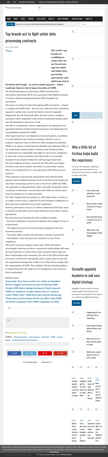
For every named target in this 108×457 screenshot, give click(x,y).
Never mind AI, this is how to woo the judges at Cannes (94, 341)
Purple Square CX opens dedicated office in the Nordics (94, 328)
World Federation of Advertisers (25, 340)
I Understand (54, 452)
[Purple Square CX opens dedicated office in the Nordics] (78, 330)
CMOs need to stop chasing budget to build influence (94, 233)
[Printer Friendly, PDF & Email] (15, 332)
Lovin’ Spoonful (63, 19)
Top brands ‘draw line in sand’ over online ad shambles (32, 281)
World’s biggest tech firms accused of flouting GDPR (31, 284)
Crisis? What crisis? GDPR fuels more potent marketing (33, 294)
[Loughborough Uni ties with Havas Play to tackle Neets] (78, 316)
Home (8, 2)
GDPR (53, 337)
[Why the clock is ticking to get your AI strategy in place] (78, 208)
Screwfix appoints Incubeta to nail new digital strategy (86, 275)
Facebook (45, 337)
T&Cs (14, 2)
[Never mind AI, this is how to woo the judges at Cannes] (78, 343)
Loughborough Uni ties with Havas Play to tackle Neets (94, 315)
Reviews (31, 19)
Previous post (31, 362)
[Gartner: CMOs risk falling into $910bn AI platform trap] (99, 411)
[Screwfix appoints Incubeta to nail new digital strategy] (87, 259)
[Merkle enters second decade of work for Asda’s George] (78, 356)
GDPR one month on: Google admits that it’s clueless (32, 291)
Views (23, 19)
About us (89, 19)
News (16, 19)
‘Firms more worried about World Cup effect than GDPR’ (33, 298)
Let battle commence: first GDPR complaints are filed (32, 301)
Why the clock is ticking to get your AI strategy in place (94, 206)
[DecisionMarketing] (20, 7)
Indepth (51, 19)
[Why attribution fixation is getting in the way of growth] (78, 221)
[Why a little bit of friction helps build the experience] (87, 137)
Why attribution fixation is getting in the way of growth (94, 220)
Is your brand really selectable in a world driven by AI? (93, 193)
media (7, 340)
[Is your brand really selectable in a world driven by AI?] (78, 195)
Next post (45, 362)
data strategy (34, 337)
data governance (20, 337)
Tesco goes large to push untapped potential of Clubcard (83, 432)
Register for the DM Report (27, 2)
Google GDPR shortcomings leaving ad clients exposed (32, 288)
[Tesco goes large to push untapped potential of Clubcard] (83, 411)
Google (60, 337)
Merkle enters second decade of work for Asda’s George (94, 355)
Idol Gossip (41, 19)
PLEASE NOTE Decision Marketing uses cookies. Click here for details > (59, 2)
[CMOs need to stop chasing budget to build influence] (78, 234)
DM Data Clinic (77, 19)
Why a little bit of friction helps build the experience (85, 153)
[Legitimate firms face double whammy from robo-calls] (91, 411)
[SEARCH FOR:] (91, 24)
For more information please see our (54, 454)
